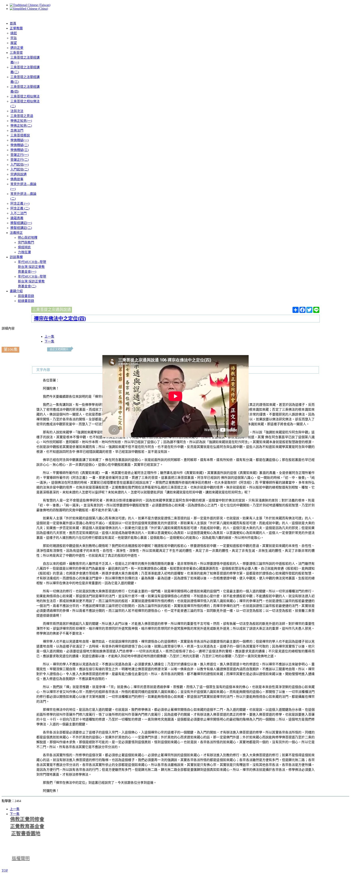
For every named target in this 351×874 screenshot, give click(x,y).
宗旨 (13, 38)
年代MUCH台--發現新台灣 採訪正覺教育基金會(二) (32, 281)
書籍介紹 (16, 291)
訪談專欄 (16, 257)
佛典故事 (16, 179)
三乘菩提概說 (20, 135)
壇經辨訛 (24, 247)
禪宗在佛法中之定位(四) (60, 318)
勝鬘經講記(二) (21, 228)
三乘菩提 (16, 52)
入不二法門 (18, 213)
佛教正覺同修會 (27, 819)
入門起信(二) (19, 169)
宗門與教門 (26, 242)
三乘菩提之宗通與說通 (51, 309)
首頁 (13, 23)
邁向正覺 (16, 47)
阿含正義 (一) (19, 203)
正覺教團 (16, 28)
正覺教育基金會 (27, 826)
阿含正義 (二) (19, 208)
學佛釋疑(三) (19, 150)
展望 (13, 43)
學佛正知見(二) (21, 125)
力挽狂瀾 (24, 252)
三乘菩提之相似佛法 (25, 96)
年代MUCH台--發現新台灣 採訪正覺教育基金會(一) (32, 266)
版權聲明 (21, 858)
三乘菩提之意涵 (21, 116)
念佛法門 (16, 130)
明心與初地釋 (27, 237)
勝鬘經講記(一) (21, 223)
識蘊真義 (16, 218)
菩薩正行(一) (19, 155)
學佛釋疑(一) (19, 140)
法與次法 (16, 111)
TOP (5, 870)
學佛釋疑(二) (19, 145)
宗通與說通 (18, 174)
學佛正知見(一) (21, 120)
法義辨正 (16, 232)
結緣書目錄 (26, 301)
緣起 (13, 33)
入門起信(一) (19, 164)
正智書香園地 (25, 833)
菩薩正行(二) (19, 159)
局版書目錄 (26, 296)
